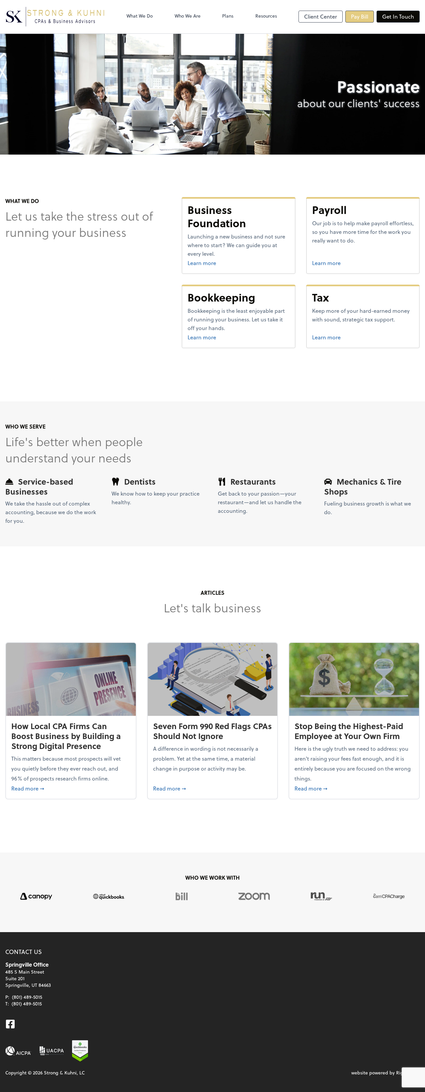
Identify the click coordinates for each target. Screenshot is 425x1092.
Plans (227, 15)
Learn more (227, 263)
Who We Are (188, 15)
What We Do (140, 15)
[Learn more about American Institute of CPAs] (18, 1051)
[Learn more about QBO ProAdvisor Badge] (80, 1050)
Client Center (320, 16)
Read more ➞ (70, 788)
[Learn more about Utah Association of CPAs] (51, 1051)
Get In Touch (398, 16)
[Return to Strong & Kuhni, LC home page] (55, 16)
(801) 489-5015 (27, 996)
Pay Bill (359, 16)
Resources (266, 15)
